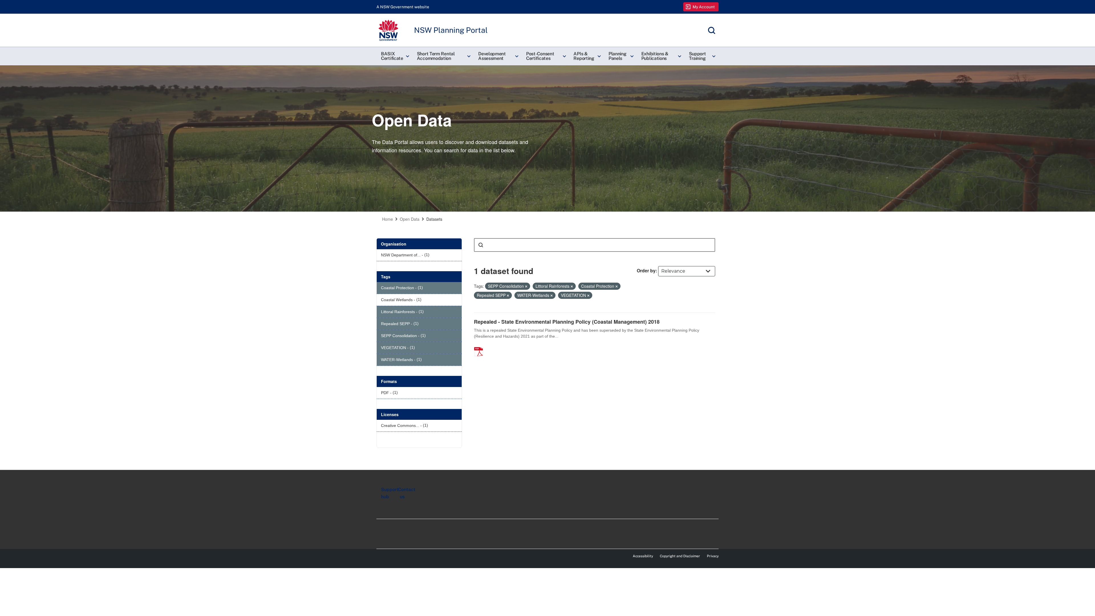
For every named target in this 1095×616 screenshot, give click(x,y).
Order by (646, 270)
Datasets (434, 219)
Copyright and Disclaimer (680, 556)
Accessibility (643, 556)
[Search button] (481, 245)
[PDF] (480, 345)
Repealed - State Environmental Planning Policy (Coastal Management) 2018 (567, 321)
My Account (704, 7)
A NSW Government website (402, 7)
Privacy (713, 556)
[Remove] (526, 286)
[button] (394, 56)
